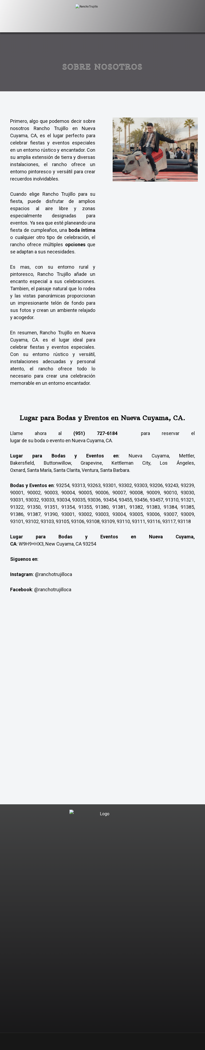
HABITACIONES (105, 961)
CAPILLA (105, 944)
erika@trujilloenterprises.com (105, 1014)
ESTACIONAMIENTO (106, 953)
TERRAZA (106, 919)
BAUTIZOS (106, 884)
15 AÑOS (105, 893)
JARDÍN (105, 927)
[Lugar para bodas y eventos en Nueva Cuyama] (102, 16)
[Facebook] (107, 839)
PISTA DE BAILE (105, 936)
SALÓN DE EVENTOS (105, 910)
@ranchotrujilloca (53, 574)
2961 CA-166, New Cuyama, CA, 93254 (106, 1006)
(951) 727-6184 (95, 433)
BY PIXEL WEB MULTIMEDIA (132, 1037)
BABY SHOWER (105, 901)
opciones (75, 244)
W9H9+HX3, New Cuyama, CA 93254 (57, 544)
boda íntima (82, 230)
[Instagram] (97, 839)
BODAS (106, 876)
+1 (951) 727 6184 (105, 997)
